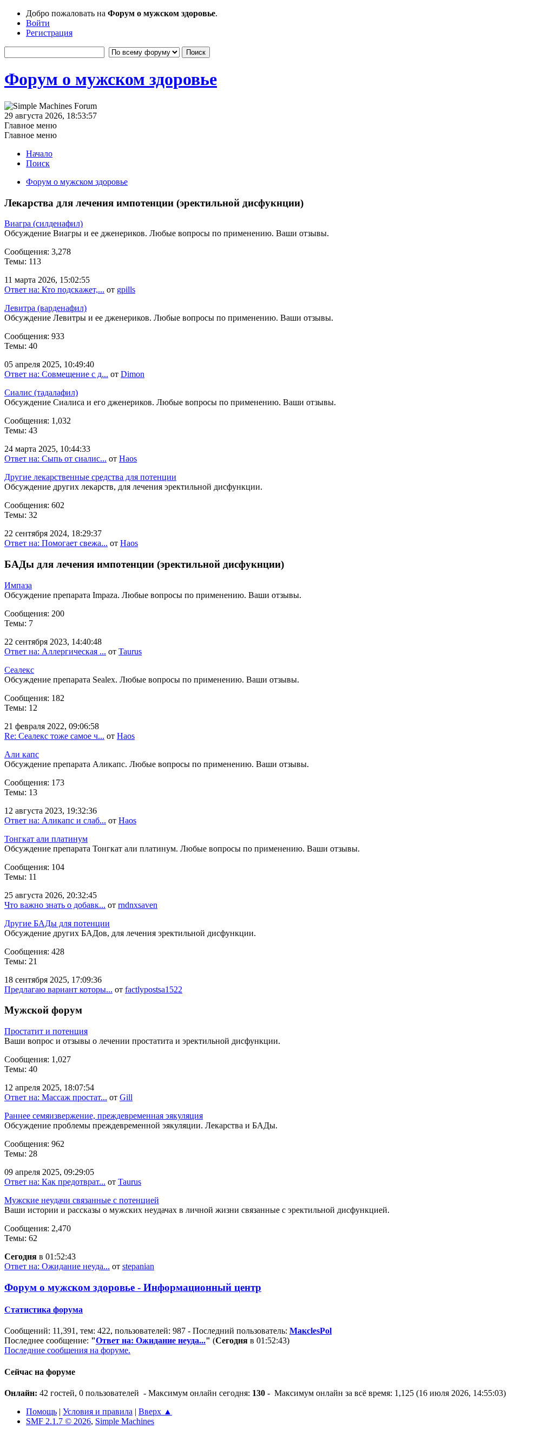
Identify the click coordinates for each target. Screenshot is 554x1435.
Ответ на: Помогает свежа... (56, 543)
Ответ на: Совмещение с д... (56, 374)
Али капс (21, 754)
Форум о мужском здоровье (110, 79)
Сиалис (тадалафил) (41, 392)
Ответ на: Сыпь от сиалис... (55, 458)
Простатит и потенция (46, 1031)
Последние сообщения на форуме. (67, 1350)
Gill (126, 1097)
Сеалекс (19, 669)
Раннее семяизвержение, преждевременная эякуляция (103, 1115)
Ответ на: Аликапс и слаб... (55, 820)
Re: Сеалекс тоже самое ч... (54, 736)
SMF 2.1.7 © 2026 (58, 1421)
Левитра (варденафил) (45, 308)
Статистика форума (43, 1309)
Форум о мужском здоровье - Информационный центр (132, 1287)
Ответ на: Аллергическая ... (55, 651)
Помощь (41, 1411)
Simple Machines (124, 1421)
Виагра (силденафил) (43, 223)
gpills (126, 289)
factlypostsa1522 (153, 989)
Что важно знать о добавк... (54, 905)
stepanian (138, 1266)
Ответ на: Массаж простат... (55, 1097)
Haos (128, 458)
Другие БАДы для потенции (57, 923)
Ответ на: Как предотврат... (54, 1181)
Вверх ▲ (155, 1411)
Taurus (130, 651)
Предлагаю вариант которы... (58, 989)
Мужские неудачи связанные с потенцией (81, 1200)
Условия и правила (98, 1411)
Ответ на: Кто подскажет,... (54, 289)
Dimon (132, 374)
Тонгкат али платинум (46, 838)
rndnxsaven (137, 905)
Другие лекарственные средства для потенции (90, 477)
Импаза (18, 585)
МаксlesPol (310, 1330)
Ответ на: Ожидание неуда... (57, 1266)
